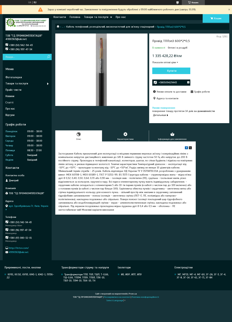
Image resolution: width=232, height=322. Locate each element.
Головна (75, 17)
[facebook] (186, 148)
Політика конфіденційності (145, 297)
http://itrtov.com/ (19, 247)
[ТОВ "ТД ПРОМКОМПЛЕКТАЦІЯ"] (27, 24)
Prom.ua (133, 293)
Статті (9, 102)
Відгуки (9, 115)
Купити (172, 71)
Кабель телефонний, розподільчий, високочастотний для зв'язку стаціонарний (110, 26)
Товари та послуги (96, 17)
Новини (9, 96)
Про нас (121, 17)
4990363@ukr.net (18, 252)
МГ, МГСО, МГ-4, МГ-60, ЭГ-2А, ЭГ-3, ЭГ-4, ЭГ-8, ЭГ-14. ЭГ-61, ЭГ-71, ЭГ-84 (201, 276)
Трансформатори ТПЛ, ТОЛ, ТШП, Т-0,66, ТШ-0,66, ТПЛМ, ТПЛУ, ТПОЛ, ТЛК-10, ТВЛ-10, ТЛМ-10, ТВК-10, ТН (86, 277)
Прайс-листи (13, 89)
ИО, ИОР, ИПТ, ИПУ (131, 274)
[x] (190, 148)
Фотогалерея (13, 77)
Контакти (59, 17)
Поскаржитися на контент (117, 297)
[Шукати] (48, 57)
